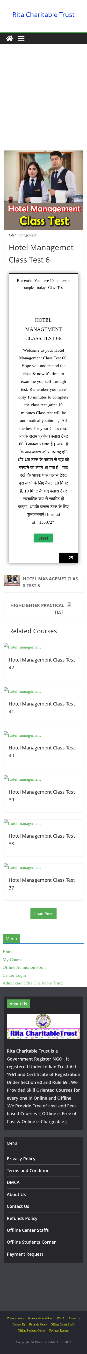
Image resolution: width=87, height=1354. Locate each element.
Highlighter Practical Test (37, 608)
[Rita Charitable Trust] (9, 38)
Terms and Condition (28, 1170)
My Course (12, 959)
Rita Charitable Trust (43, 14)
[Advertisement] (43, 104)
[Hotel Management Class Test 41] (22, 691)
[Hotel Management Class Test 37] (22, 867)
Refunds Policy (22, 1218)
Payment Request (25, 1254)
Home (8, 951)
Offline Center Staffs (28, 1230)
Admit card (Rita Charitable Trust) (33, 983)
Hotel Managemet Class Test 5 (50, 582)
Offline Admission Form (24, 967)
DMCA (13, 1182)
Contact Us (18, 1206)
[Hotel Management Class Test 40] (22, 735)
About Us (16, 1194)
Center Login (14, 975)
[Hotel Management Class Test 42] (22, 647)
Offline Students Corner (31, 1242)
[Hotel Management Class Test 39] (22, 779)
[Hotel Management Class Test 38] (22, 823)
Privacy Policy (21, 1159)
